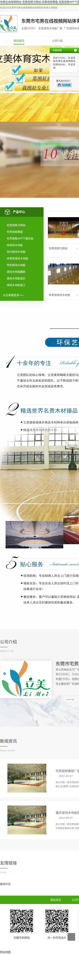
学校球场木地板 (16, 265)
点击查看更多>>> (13, 295)
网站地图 (5, 952)
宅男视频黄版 (15, 231)
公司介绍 (57, 40)
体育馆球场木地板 (17, 258)
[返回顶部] (71, 937)
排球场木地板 (15, 245)
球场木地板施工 (16, 285)
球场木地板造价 (16, 278)
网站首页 (19, 40)
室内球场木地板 (16, 251)
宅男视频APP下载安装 (20, 238)
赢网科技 (5, 884)
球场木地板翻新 (16, 271)
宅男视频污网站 (16, 225)
